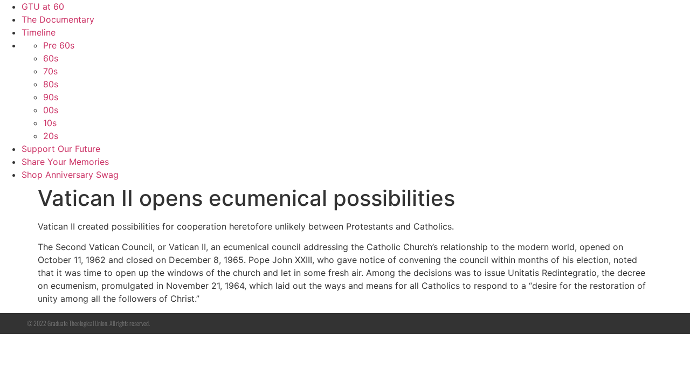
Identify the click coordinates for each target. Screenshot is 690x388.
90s (50, 97)
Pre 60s (58, 45)
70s (50, 71)
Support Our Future (61, 148)
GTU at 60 (43, 6)
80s (50, 84)
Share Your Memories (65, 161)
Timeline (39, 32)
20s (50, 135)
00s (50, 110)
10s (50, 122)
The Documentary (58, 19)
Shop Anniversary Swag (70, 174)
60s (50, 58)
